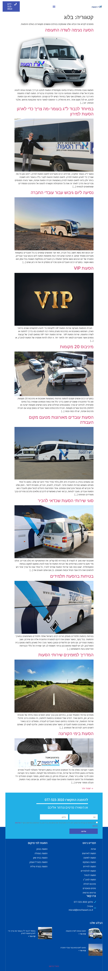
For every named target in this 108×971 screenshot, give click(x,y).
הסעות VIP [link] (84, 268)
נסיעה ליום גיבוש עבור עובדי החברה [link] (62, 192)
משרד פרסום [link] (54, 966)
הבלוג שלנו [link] (96, 923)
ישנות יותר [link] (88, 788)
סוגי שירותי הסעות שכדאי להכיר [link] (66, 500)
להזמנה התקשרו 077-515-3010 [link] (66, 799)
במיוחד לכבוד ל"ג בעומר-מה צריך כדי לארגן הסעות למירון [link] (55, 111)
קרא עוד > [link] (82, 934)
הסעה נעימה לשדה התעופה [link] (69, 30)
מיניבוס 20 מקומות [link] (77, 346)
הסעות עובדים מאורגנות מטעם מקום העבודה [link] (61, 420)
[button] (54, 6)
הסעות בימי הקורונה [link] (76, 733)
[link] (97, 6)
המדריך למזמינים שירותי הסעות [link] (66, 654)
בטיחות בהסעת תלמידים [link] (72, 576)
